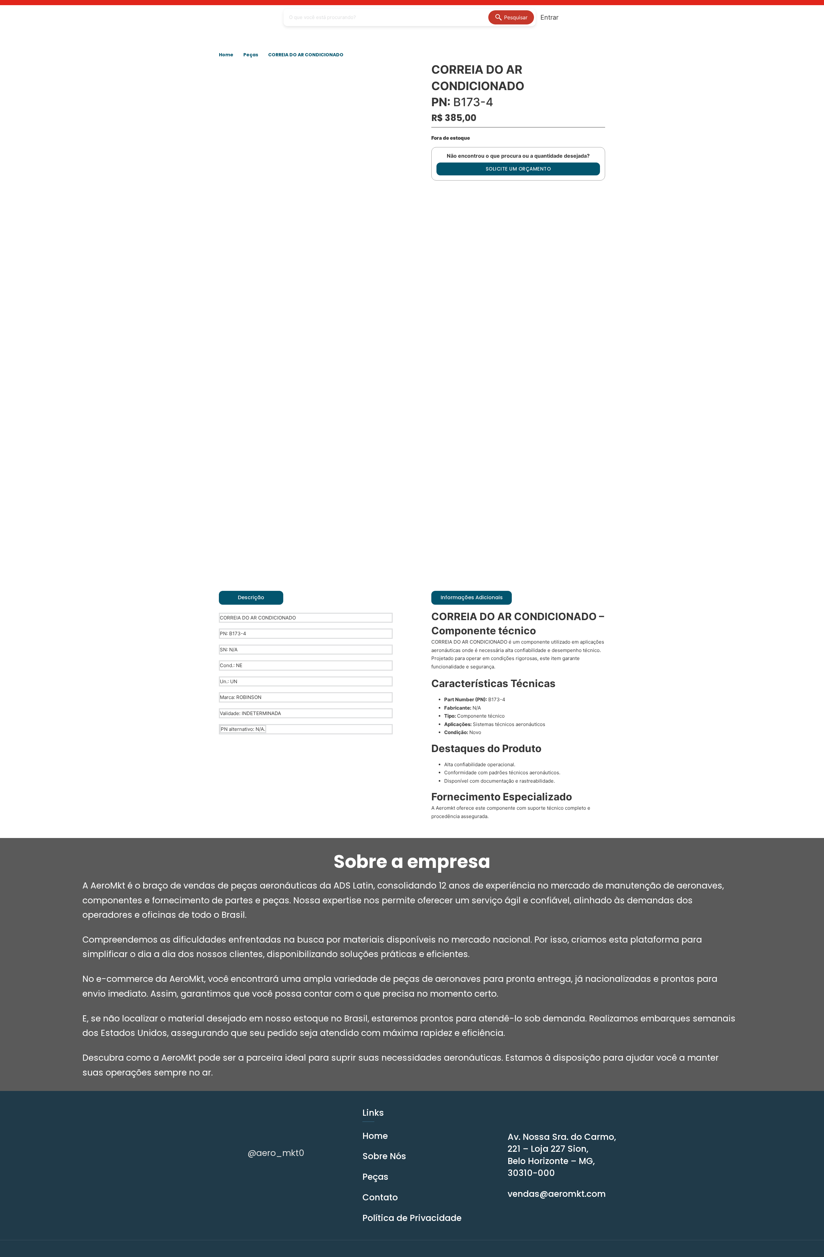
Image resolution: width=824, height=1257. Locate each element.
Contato (380, 1197)
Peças (250, 54)
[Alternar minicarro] (577, 17)
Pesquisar (516, 17)
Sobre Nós (384, 1156)
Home (226, 54)
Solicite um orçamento (518, 168)
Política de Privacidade (412, 1218)
